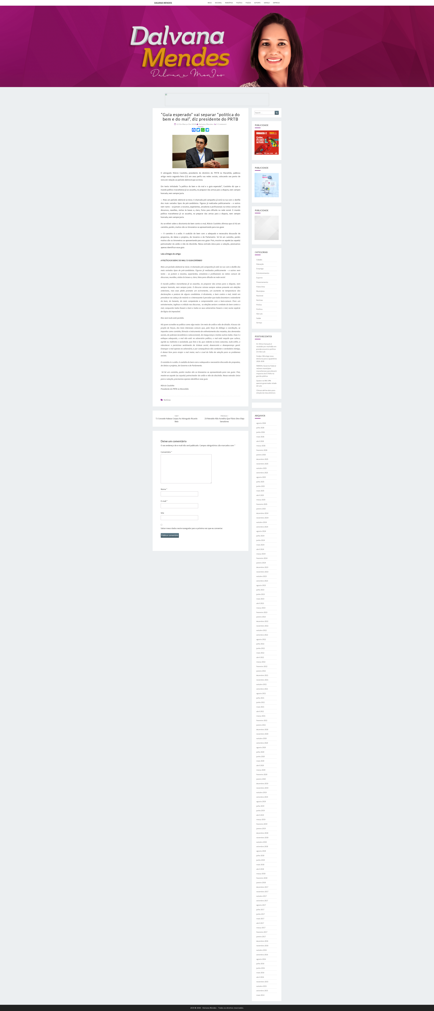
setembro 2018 (262, 846)
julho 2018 (260, 855)
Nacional (218, 3)
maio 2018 (260, 864)
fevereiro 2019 (261, 824)
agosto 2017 (261, 905)
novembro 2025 (262, 464)
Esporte (257, 3)
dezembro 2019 (262, 783)
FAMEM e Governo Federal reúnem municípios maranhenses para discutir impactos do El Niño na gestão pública (266, 371)
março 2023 (260, 608)
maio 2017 (260, 918)
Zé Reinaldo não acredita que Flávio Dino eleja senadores (224, 419)
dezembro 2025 (262, 459)
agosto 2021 (261, 693)
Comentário (166, 452)
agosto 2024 (261, 531)
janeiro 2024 (261, 563)
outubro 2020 (261, 738)
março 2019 (260, 819)
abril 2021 (260, 711)
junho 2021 (260, 702)
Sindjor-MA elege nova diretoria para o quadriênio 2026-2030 (266, 358)
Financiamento (262, 282)
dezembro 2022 (262, 621)
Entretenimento (262, 273)
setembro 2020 (262, 743)
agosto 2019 (261, 801)
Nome (164, 489)
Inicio (210, 3)
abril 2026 (260, 441)
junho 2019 (260, 810)
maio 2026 (260, 437)
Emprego (276, 3)
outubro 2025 (261, 468)
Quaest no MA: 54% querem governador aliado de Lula (266, 383)
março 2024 (260, 554)
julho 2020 (260, 752)
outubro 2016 (261, 950)
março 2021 (260, 716)
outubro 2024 (261, 522)
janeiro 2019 (261, 828)
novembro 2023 (262, 572)
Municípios (229, 3)
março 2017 (260, 927)
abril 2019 (260, 815)
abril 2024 (260, 549)
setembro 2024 (262, 527)
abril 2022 (260, 657)
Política (239, 3)
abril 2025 (260, 495)
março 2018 (260, 873)
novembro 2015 (262, 981)
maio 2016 (260, 972)
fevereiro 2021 (261, 720)
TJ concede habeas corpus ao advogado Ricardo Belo (176, 419)
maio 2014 (260, 995)
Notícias (167, 400)
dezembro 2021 (262, 675)
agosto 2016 (261, 959)
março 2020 (260, 770)
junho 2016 (260, 968)
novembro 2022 (262, 626)
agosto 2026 (261, 423)
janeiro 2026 (261, 455)
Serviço (267, 3)
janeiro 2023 (261, 617)
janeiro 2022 (261, 671)
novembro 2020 (262, 734)
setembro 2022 (262, 635)
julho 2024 (260, 536)
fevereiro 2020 (261, 774)
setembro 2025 (262, 472)
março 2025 (260, 499)
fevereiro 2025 (261, 504)
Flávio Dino (260, 287)
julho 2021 (260, 698)
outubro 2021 (261, 684)
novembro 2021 (262, 680)
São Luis (259, 314)
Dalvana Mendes (163, 2)
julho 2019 (260, 806)
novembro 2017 (262, 891)
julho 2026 (260, 427)
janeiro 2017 (261, 936)
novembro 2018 (262, 837)
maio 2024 (260, 545)
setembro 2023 (262, 581)
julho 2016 (260, 963)
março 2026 (260, 445)
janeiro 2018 (261, 882)
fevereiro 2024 (261, 558)
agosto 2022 (261, 639)
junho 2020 (260, 756)
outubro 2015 (261, 986)
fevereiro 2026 (261, 450)
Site (162, 513)
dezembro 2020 (262, 729)
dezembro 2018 (262, 833)
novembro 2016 (262, 945)
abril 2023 (260, 603)
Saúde (258, 318)
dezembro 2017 (262, 887)
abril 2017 (260, 923)
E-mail (164, 501)
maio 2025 (260, 491)
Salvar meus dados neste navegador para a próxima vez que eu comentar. (192, 528)
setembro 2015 (262, 990)
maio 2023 (260, 599)
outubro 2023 (261, 576)
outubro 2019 (261, 792)
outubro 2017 (261, 896)
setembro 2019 (262, 797)
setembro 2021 (262, 689)
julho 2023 (260, 590)
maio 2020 (260, 761)
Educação (260, 264)
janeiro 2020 (261, 779)
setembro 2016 (262, 954)
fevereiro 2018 (261, 878)
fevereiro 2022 (261, 666)
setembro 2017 (262, 900)
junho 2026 (260, 432)
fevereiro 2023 (261, 612)
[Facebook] (193, 130)
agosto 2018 (261, 851)
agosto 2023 (261, 585)
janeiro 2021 (261, 725)
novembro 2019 (262, 788)
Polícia (248, 3)
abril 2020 (260, 765)
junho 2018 (260, 860)
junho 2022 (260, 648)
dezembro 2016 (262, 941)
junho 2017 (260, 914)
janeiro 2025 (261, 509)
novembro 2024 (262, 518)
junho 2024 (260, 540)
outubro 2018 (261, 842)
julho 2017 (260, 909)
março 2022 (260, 662)
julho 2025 (260, 482)
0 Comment (221, 124)
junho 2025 (260, 486)
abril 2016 (260, 977)
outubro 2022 (261, 630)
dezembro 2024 (262, 513)
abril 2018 (260, 869)
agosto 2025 (261, 477)
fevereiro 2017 (261, 932)
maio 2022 (260, 653)
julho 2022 (260, 644)
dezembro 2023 (262, 567)
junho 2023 (260, 594)
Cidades (259, 260)
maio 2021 (260, 707)
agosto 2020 (261, 747)
